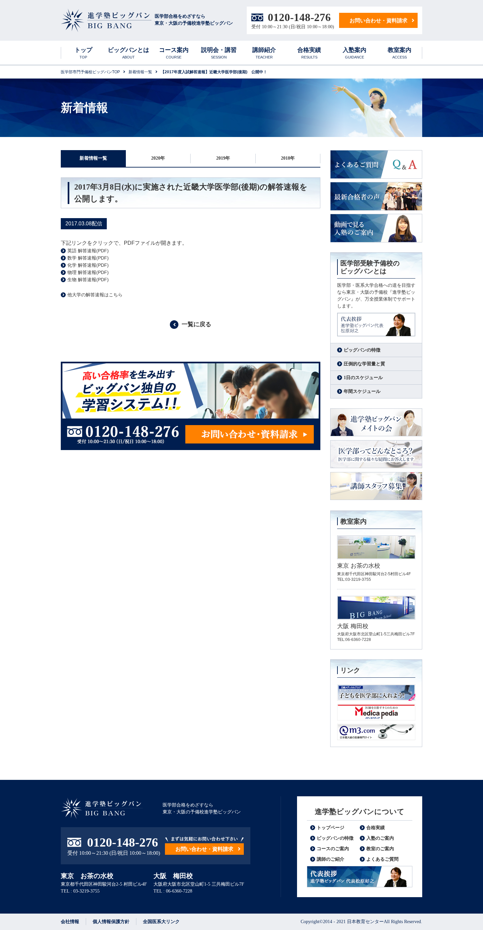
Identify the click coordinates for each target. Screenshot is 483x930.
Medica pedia (376, 712)
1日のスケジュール (363, 377)
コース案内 (174, 53)
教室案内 (399, 53)
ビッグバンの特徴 (362, 350)
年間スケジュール (362, 391)
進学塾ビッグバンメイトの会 (376, 422)
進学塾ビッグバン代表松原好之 (376, 324)
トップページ (330, 827)
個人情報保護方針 (111, 921)
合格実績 (309, 53)
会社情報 (70, 921)
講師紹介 (264, 53)
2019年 (223, 158)
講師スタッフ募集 (376, 486)
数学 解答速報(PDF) (88, 258)
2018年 (288, 158)
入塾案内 (354, 53)
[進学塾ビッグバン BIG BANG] (106, 21)
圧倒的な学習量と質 (364, 363)
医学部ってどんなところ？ (376, 454)
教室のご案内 (380, 848)
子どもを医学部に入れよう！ (376, 692)
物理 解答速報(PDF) (88, 272)
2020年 (158, 158)
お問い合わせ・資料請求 (378, 20)
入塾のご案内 (380, 838)
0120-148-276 (299, 17)
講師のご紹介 (330, 859)
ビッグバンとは (128, 53)
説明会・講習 (219, 53)
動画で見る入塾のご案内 (376, 228)
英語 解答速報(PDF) (88, 250)
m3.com (376, 732)
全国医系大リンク (161, 921)
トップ (83, 53)
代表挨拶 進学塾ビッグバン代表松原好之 (359, 876)
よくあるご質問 (376, 164)
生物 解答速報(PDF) (88, 279)
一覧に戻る (196, 324)
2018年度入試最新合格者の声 (376, 196)
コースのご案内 (333, 848)
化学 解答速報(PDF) (88, 265)
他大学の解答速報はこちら (95, 294)
